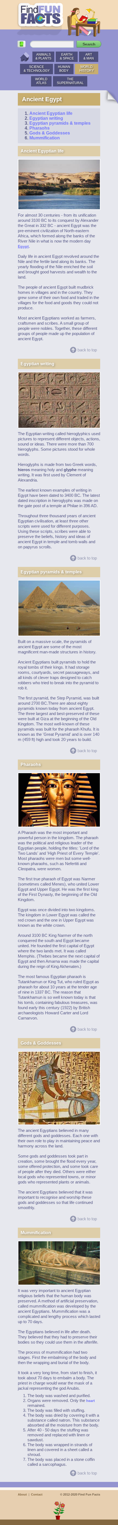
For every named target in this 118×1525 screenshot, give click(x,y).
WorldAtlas (41, 81)
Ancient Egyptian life (50, 113)
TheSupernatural (70, 81)
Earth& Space (67, 56)
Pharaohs (39, 128)
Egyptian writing (46, 118)
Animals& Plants (43, 56)
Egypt (23, 246)
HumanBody (64, 69)
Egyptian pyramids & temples (60, 123)
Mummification (44, 138)
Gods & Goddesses (49, 133)
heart (90, 1401)
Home (23, 57)
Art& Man (88, 56)
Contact (37, 1494)
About (22, 1494)
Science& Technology (37, 69)
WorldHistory (86, 69)
